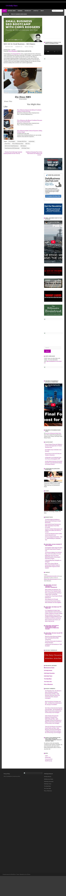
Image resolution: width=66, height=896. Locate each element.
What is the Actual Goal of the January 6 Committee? (52, 697)
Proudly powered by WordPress (9, 874)
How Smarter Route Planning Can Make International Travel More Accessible (53, 526)
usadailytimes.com (18, 46)
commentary (31, 141)
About (42, 10)
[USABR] (53, 501)
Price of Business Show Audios (19, 14)
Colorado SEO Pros (16, 53)
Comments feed (48, 759)
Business (20, 10)
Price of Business (12, 51)
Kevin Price (7, 143)
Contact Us (6, 14)
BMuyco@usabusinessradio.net (51, 579)
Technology (28, 10)
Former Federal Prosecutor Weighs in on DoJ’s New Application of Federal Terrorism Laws (53, 446)
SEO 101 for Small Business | (11, 145)
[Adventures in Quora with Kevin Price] (53, 476)
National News (11, 10)
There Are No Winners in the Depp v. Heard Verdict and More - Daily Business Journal (53, 728)
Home (4, 10)
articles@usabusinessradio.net (51, 576)
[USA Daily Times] (12, 5)
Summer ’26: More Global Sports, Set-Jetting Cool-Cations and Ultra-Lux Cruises (53, 530)
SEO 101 (27, 143)
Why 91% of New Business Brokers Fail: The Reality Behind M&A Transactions (53, 638)
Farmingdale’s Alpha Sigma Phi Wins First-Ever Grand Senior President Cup (53, 549)
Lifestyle (35, 10)
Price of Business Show (17, 143)
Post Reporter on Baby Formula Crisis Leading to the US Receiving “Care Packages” (53, 711)
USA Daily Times (25, 148)
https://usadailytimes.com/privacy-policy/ (12, 776)
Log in (46, 755)
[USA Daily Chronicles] (53, 656)
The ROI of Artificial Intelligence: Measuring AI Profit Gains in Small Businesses (53, 521)
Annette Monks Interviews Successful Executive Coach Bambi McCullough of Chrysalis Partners (53, 463)
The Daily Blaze (48, 678)
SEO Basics (23, 145)
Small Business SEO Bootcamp (12, 148)
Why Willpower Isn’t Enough (51, 599)
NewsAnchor (22, 874)
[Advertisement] (33, 886)
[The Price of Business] (52, 433)
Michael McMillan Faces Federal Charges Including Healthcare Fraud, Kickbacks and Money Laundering (53, 617)
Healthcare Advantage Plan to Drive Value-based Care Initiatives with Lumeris (34, 153)
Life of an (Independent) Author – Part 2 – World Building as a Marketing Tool (53, 538)
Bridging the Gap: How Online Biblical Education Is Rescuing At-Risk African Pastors (53, 557)
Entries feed (48, 757)
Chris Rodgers (11, 141)
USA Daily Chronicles (51, 587)
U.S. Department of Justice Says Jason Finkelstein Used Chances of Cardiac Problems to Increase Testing (53, 612)
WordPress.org (48, 760)
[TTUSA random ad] (23, 97)
